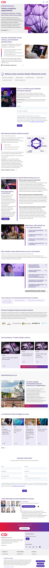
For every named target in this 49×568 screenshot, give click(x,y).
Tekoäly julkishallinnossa (20, 300)
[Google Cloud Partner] (16, 324)
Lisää (2, 447)
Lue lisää (5, 219)
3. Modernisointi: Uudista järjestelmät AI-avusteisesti (36, 239)
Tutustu (37, 405)
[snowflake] (44, 323)
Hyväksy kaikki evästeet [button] (40, 561)
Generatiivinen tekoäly (30, 77)
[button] (3, 503)
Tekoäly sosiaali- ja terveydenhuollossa (36, 300)
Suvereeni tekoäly (40, 77)
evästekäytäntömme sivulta (9, 566)
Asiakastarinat (20, 554)
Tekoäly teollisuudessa (7, 302)
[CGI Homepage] (3, 2)
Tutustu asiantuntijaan (28, 506)
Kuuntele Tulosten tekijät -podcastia (29, 366)
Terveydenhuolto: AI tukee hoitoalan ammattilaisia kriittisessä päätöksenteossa (36, 285)
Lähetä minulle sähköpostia (38, 506)
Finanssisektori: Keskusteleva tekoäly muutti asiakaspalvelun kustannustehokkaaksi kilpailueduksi (36, 276)
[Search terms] (43, 2)
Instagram (30, 547)
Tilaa (27, 538)
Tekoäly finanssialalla (6, 300)
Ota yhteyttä (4, 30)
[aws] (4, 324)
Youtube (40, 547)
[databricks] (9, 324)
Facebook (27, 547)
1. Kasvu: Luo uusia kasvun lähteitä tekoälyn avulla (36, 231)
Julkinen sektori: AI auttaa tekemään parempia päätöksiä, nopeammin (36, 281)
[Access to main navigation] (47, 2)
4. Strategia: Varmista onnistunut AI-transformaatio (36, 244)
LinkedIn (33, 547)
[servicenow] (36, 324)
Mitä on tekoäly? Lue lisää (8, 170)
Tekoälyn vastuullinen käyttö (20, 80)
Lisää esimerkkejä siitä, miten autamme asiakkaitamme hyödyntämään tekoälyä (35, 291)
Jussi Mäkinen (25, 501)
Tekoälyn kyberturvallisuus (7, 80)
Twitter (36, 547)
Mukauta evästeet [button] (40, 563)
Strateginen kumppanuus (7, 6)
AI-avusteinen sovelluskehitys (7, 77)
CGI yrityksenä (5, 554)
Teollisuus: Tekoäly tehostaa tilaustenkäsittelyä (35, 271)
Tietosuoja (34, 554)
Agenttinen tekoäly (19, 77)
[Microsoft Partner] (26, 324)
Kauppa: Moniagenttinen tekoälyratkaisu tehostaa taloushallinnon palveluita (34, 266)
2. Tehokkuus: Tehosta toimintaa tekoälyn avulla (36, 235)
